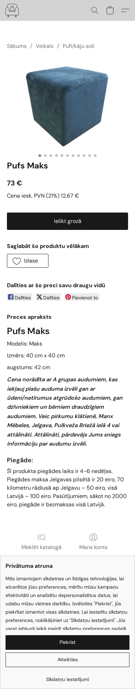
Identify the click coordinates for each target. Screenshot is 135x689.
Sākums (17, 46)
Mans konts (93, 547)
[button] (13, 10)
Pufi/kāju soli (78, 46)
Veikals (45, 46)
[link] (67, 676)
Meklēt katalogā (41, 547)
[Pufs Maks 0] (67, 103)
